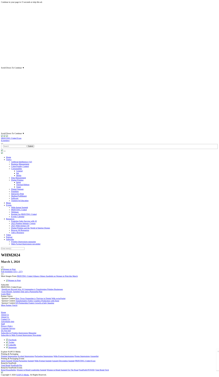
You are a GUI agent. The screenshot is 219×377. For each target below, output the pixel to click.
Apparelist (94, 356)
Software (14, 198)
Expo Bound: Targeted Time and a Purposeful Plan (22, 292)
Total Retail (5, 365)
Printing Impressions (9, 356)
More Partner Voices (9, 305)
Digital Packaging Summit (23, 361)
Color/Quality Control (20, 166)
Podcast (9, 237)
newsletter (25, 244)
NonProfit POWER (87, 370)
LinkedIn (12, 345)
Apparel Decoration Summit (63, 361)
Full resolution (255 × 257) (12, 272)
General (19, 171)
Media (18, 175)
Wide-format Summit (19, 207)
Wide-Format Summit (43, 361)
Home (8, 157)
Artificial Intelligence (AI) (21, 162)
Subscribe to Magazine (18, 333)
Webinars (15, 212)
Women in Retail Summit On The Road (62, 370)
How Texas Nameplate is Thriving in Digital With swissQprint (40, 298)
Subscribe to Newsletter (21, 335)
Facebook (12, 340)
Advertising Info (7, 321)
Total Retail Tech (102, 370)
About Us (5, 315)
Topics (8, 159)
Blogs (8, 203)
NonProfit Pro (16, 365)
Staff (3, 324)
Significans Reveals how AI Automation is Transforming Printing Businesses (32, 289)
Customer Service (8, 328)
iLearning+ (5, 140)
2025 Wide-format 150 (20, 226)
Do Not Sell (6, 331)
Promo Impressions (82, 356)
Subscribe (10, 239)
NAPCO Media (22, 375)
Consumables (16, 169)
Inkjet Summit (6, 361)
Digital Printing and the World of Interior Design (30, 228)
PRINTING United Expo (11, 138)
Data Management (18, 178)
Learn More (6, 294)
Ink (17, 173)
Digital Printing (17, 180)
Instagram (12, 347)
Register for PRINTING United (24, 214)
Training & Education (20, 201)
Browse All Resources (20, 230)
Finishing (15, 191)
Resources (10, 219)
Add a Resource (17, 232)
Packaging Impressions (44, 356)
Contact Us (5, 319)
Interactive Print (17, 194)
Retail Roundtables (8, 370)
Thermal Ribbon (22, 185)
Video (8, 235)
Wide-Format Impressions (63, 356)
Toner (18, 187)
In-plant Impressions (26, 356)
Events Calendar (17, 217)
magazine (23, 242)
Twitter (11, 342)
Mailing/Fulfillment (19, 196)
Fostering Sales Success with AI (24, 221)
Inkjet (18, 182)
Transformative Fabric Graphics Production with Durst (37, 301)
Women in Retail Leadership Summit (31, 370)
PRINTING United (19, 210)
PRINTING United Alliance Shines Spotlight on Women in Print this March (47, 276)
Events (9, 205)
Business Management (20, 164)
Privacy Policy (7, 326)
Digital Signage (17, 189)
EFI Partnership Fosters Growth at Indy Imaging (34, 303)
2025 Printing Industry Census (23, 223)
